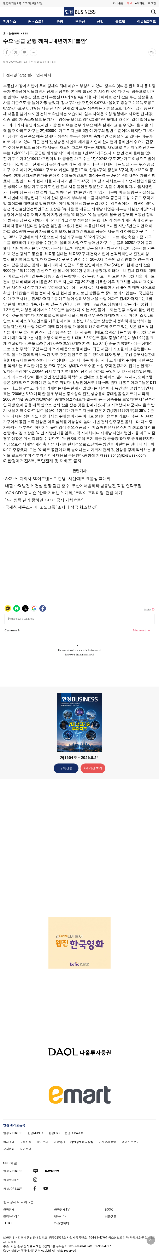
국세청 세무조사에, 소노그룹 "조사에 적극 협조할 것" (51, 507)
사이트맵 (25, 1148)
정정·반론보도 (130, 1142)
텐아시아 (60, 1216)
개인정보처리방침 (81, 1142)
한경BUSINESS (18, 33)
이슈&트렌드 (146, 21)
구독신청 (66, 768)
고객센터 (9, 1148)
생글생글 (111, 1216)
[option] (79, 943)
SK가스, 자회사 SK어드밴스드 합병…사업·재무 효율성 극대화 (58, 478)
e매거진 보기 (93, 768)
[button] (152, 3)
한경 (12, 1133)
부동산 (80, 21)
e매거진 (140, 3)
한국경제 (9, 1209)
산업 (100, 21)
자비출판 (118, 3)
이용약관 (59, 1142)
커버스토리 (36, 21)
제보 (129, 3)
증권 (60, 21)
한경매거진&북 (12, 3)
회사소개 (9, 1142)
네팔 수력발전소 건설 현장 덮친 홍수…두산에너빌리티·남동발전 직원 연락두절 (73, 485)
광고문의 (42, 1142)
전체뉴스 (9, 21)
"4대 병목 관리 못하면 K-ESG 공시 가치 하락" (44, 500)
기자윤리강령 (107, 1142)
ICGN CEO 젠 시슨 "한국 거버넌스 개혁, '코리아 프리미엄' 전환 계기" (64, 492)
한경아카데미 (11, 1216)
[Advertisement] (79, 847)
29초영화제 (61, 1223)
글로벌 (120, 21)
